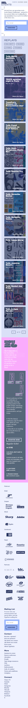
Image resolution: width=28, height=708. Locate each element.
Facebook (7, 696)
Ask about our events (10, 642)
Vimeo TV (7, 680)
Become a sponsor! (10, 636)
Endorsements (8, 667)
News (25, 2)
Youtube (6, 682)
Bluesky (6, 688)
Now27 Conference (14, 12)
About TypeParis (9, 646)
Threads (6, 690)
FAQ (5, 663)
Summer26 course (9, 653)
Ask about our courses (11, 640)
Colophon (7, 673)
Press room (7, 644)
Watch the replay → (18, 73)
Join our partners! (9, 638)
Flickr (6, 684)
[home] (3, 2)
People (6, 659)
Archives (7, 665)
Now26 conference (12, 419)
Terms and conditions (11, 671)
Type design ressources (11, 661)
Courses (20, 2)
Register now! (14, 440)
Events (14, 2)
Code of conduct (9, 669)
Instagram (7, 686)
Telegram (7, 691)
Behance (7, 693)
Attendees (7, 657)
